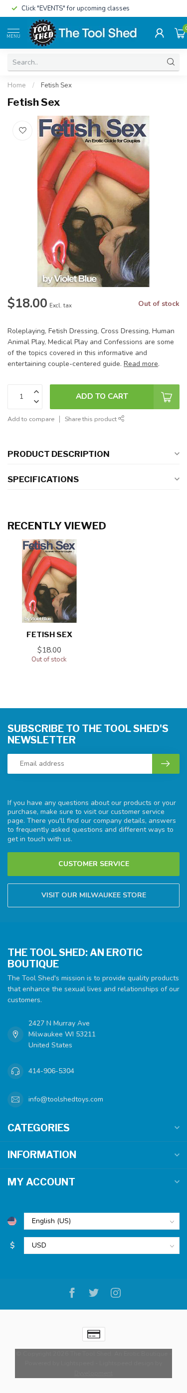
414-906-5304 (51, 1071)
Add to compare (30, 419)
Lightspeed (77, 1363)
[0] (180, 33)
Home (16, 85)
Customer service (93, 864)
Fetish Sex (56, 85)
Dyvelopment (93, 1373)
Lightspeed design (126, 1363)
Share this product (91, 419)
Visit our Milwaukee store (93, 895)
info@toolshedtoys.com (65, 1099)
